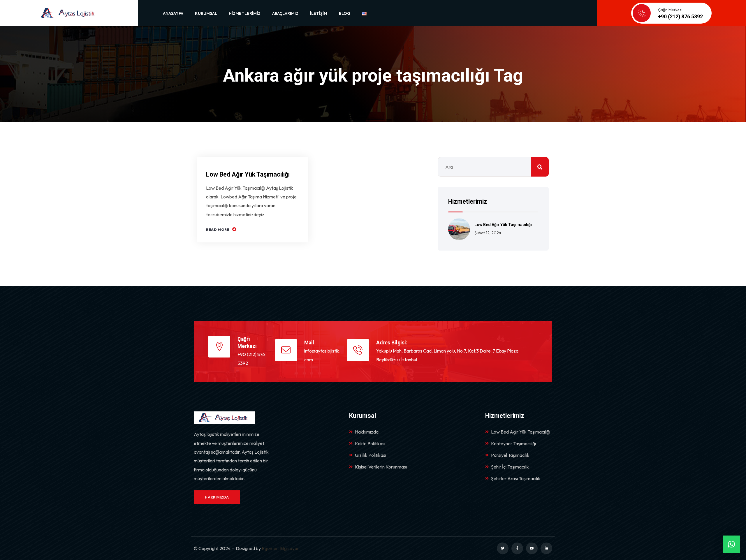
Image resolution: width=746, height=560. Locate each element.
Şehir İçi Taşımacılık (510, 467)
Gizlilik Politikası (370, 455)
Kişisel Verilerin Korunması (381, 467)
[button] (731, 544)
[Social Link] (503, 548)
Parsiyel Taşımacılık (510, 455)
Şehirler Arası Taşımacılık (515, 478)
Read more (217, 229)
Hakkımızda (367, 432)
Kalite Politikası (370, 443)
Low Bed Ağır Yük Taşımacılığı (248, 174)
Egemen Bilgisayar (280, 548)
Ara (540, 167)
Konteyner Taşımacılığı (513, 443)
